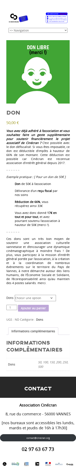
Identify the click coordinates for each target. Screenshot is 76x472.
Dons (10, 298)
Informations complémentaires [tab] (33, 331)
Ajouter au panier (33, 308)
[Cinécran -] (38, 17)
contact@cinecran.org (38, 437)
